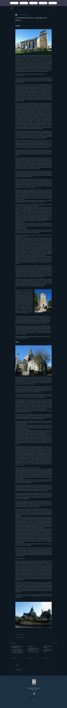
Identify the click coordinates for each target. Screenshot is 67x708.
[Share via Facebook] (15, 634)
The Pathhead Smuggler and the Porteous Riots (17, 647)
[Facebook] (34, 693)
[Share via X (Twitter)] (18, 634)
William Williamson (31, 646)
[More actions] (51, 14)
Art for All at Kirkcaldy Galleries (48, 647)
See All (55, 642)
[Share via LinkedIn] (20, 634)
